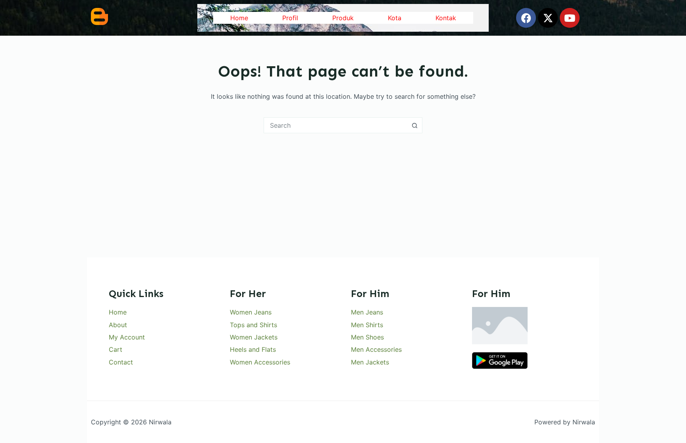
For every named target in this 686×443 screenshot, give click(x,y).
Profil (290, 18)
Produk (343, 18)
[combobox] (335, 125)
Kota (394, 18)
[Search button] (414, 125)
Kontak (445, 18)
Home (239, 18)
